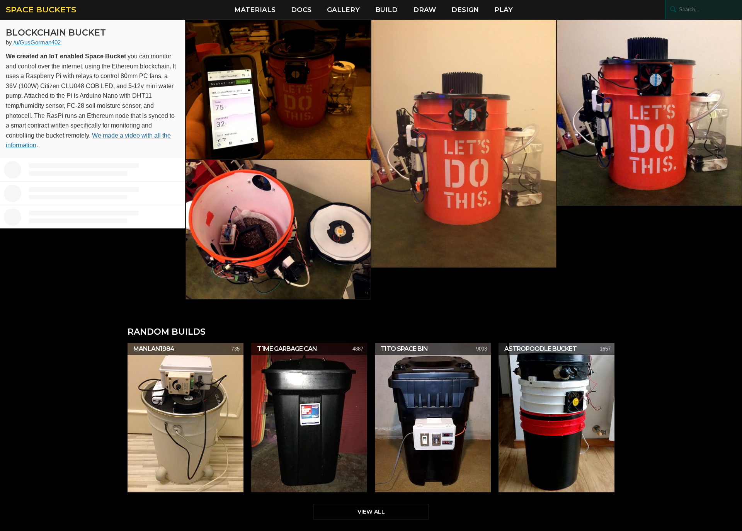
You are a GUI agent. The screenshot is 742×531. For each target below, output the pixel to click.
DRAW (424, 10)
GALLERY (343, 10)
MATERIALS (255, 10)
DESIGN (465, 10)
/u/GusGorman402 (37, 42)
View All (371, 511)
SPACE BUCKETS (41, 9)
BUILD (386, 10)
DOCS (301, 10)
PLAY (503, 10)
